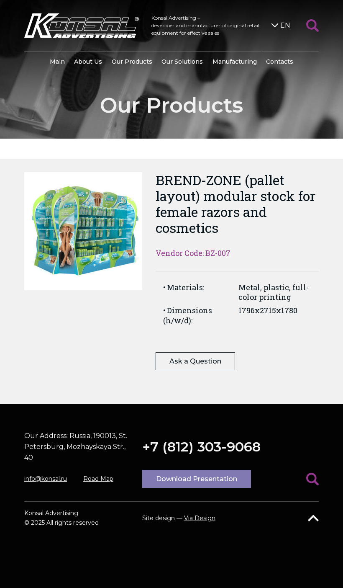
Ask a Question (195, 361)
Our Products (132, 61)
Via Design (199, 518)
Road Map (98, 478)
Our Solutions (182, 61)
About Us (88, 61)
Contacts (279, 61)
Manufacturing (234, 61)
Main (57, 61)
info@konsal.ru (45, 478)
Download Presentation (196, 479)
